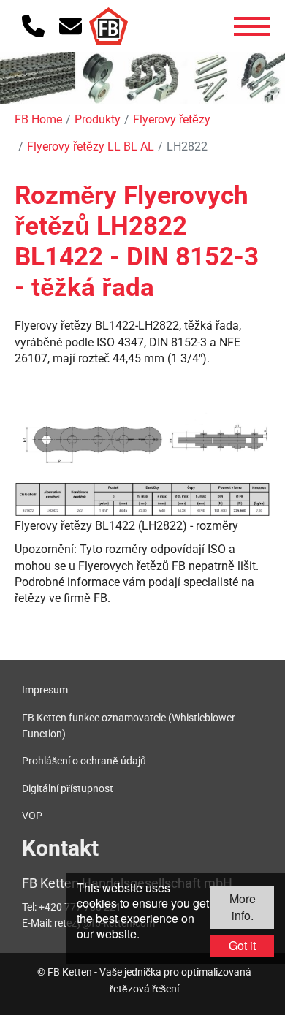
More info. (242, 906)
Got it (242, 945)
